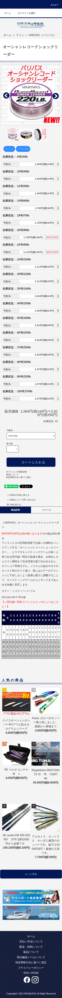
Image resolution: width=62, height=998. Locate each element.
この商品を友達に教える (18, 495)
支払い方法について (31, 941)
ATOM (34, 972)
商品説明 (15, 510)
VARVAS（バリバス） (42, 35)
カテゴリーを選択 (26, 13)
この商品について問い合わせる (21, 500)
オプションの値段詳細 (16, 472)
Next (55, 95)
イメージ (46, 510)
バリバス (23, 148)
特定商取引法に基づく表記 (18, 477)
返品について (12, 474)
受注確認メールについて (31, 957)
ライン (19, 35)
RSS (26, 972)
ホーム (7, 13)
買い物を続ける (14, 504)
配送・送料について (31, 946)
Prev (6, 95)
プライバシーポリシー (31, 967)
